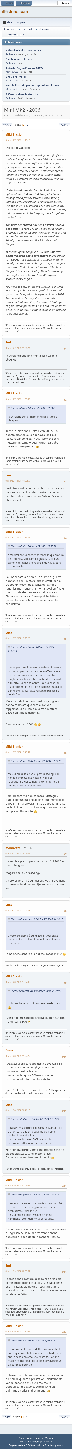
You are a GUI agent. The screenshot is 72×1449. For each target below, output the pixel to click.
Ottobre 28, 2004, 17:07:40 (17, 982)
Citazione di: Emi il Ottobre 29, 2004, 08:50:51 (33, 1340)
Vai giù (7, 124)
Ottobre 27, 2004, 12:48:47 (17, 752)
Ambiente (10, 54)
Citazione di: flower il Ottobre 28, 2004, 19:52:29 (35, 1119)
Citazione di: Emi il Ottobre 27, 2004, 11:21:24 (33, 408)
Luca (8, 632)
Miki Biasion (14, 134)
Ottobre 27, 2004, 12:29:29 (17, 638)
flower (10, 1050)
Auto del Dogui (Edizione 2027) (24, 68)
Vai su (6, 1416)
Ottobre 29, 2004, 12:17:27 (17, 1331)
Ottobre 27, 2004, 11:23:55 (17, 399)
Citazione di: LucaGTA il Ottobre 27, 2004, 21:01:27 (36, 990)
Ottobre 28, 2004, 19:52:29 (17, 1056)
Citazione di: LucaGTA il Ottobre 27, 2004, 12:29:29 (36, 761)
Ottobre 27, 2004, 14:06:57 (17, 853)
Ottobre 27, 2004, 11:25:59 (17, 480)
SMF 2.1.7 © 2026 (28, 1442)
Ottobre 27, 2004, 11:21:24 (17, 348)
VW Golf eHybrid (16, 76)
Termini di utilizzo (34, 1438)
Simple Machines (44, 1442)
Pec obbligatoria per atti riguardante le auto (32, 85)
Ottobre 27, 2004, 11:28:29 (17, 537)
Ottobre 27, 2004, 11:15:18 (17, 140)
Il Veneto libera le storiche (22, 94)
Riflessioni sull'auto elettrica (23, 50)
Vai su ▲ (49, 1438)
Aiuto (21, 1438)
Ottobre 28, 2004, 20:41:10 (17, 1110)
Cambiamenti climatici (19, 59)
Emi (8, 342)
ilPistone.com (15, 11)
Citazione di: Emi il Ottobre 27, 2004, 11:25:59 (33, 546)
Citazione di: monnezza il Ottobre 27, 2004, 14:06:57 (37, 919)
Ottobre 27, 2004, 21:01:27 (17, 910)
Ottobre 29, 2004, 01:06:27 (17, 1185)
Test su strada (12, 80)
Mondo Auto (12, 71)
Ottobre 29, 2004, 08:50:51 (17, 1271)
